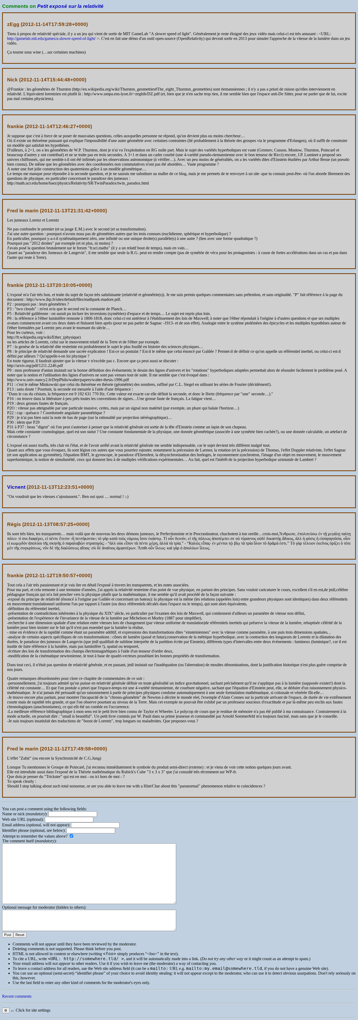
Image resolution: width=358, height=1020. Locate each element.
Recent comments (16, 996)
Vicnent (16, 487)
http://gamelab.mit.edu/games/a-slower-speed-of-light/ (51, 38)
